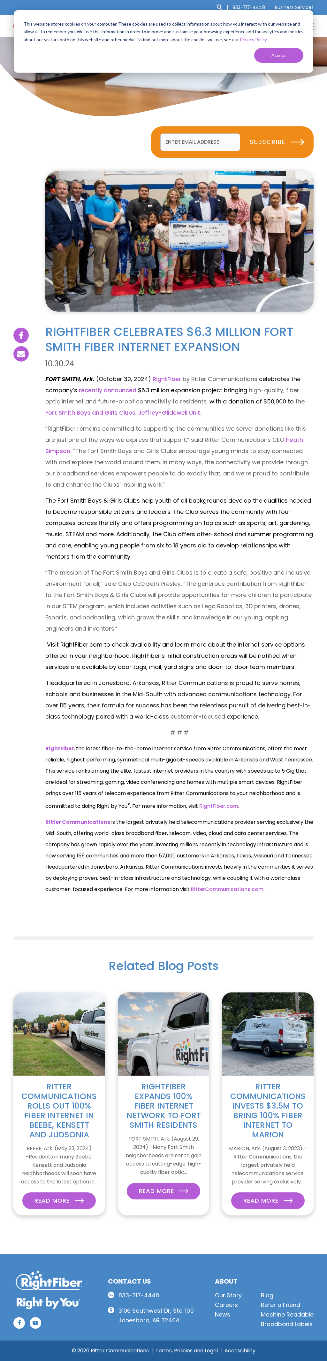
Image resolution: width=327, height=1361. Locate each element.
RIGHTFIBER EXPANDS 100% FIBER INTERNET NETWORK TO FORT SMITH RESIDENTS (163, 1106)
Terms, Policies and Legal (187, 1350)
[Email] (21, 354)
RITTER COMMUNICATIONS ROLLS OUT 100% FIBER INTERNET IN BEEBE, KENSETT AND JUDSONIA (59, 1110)
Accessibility (239, 1350)
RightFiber (167, 379)
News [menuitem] (222, 1314)
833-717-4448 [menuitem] (248, 7)
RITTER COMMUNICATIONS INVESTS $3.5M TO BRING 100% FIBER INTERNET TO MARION (268, 1110)
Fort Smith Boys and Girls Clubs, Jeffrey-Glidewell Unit (122, 413)
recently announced (107, 390)
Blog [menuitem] (267, 1295)
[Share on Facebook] (21, 335)
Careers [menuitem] (226, 1305)
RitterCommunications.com (227, 889)
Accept (278, 55)
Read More (53, 1201)
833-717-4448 (138, 1295)
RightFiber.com (218, 806)
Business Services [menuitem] (294, 7)
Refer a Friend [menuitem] (280, 1305)
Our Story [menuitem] (228, 1295)
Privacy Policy (253, 39)
